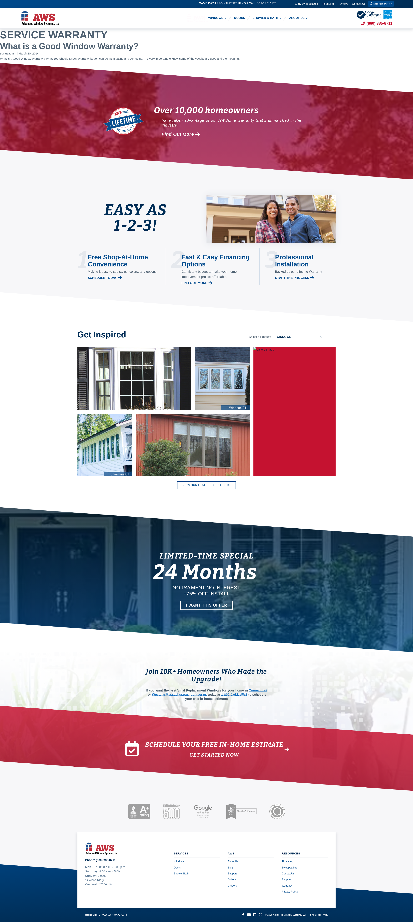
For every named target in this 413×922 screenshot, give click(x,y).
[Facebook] (243, 915)
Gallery (232, 879)
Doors (177, 867)
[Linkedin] (255, 915)
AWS (231, 853)
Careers (232, 885)
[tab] (299, 337)
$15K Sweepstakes (306, 3)
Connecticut (258, 690)
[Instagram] (260, 915)
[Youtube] (249, 915)
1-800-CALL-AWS (234, 695)
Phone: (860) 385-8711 (100, 860)
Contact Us (358, 3)
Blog (230, 867)
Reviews (343, 3)
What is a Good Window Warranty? (69, 46)
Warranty (287, 885)
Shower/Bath (181, 873)
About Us (233, 861)
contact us (199, 695)
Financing (328, 3)
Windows (179, 861)
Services (181, 853)
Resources (291, 853)
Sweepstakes (289, 867)
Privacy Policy (290, 891)
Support (232, 873)
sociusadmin (8, 53)
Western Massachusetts (170, 695)
